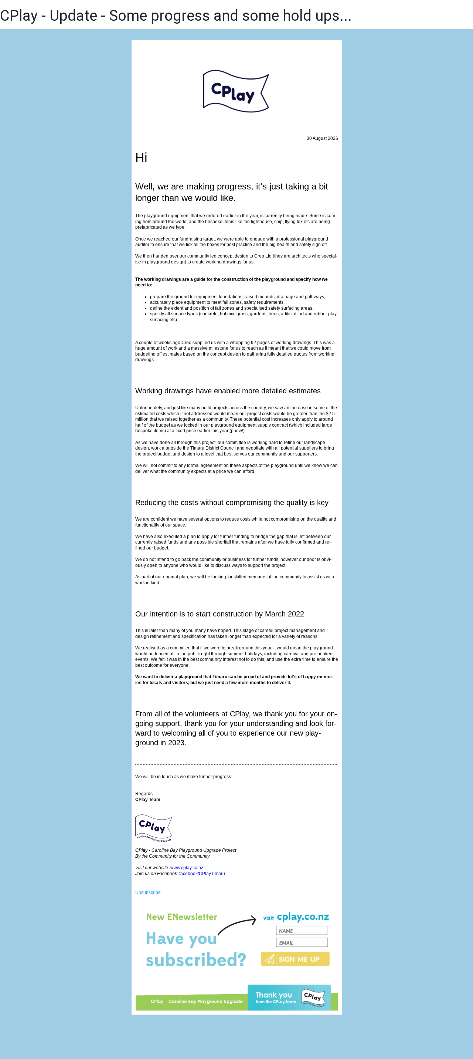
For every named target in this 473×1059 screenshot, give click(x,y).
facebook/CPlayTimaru (202, 873)
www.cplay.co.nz (186, 867)
